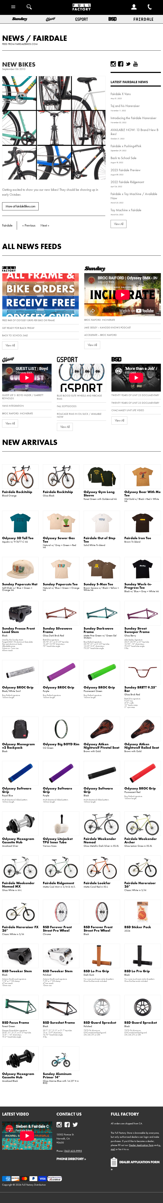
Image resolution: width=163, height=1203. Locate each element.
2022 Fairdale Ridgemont (127, 182)
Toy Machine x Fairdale (126, 210)
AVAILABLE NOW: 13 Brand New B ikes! (134, 132)
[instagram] (113, 64)
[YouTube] (135, 64)
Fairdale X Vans (121, 94)
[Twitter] (128, 64)
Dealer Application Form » (135, 1165)
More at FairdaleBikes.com (20, 206)
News (13, 38)
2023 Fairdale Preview (126, 170)
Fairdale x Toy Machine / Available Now (134, 196)
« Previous (28, 225)
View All (118, 224)
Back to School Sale (123, 158)
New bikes (18, 64)
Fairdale (50, 38)
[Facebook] (120, 64)
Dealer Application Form (141, 1145)
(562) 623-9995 (73, 1150)
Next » (45, 225)
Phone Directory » (71, 1158)
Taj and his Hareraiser (125, 106)
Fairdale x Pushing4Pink (126, 146)
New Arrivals (30, 442)
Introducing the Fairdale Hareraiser (133, 118)
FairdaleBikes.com (26, 44)
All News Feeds (32, 246)
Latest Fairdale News (129, 82)
